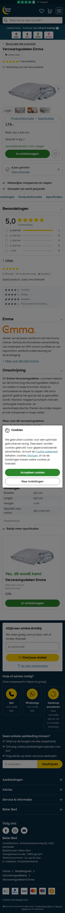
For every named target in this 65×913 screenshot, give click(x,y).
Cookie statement (47, 451)
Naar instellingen (33, 481)
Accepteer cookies (32, 472)
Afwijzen (32, 455)
